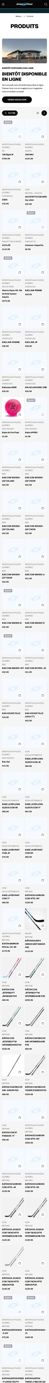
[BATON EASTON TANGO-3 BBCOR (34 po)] (36, 1354)
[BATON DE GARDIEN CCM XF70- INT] (36, 873)
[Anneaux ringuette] (36, 220)
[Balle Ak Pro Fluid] (13, 408)
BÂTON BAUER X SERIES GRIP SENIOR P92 (35, 944)
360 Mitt (29, 154)
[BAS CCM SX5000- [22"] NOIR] (36, 453)
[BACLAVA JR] (36, 317)
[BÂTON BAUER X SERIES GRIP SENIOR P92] (36, 919)
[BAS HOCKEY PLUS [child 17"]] (36, 689)
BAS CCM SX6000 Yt (35, 623)
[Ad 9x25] (13, 220)
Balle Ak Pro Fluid (10, 432)
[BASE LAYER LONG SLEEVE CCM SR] (13, 782)
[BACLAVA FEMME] (36, 266)
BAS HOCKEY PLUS (11, 713)
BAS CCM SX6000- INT (13, 668)
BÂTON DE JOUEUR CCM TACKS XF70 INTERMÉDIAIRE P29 (35, 1232)
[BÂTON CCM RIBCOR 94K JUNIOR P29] (13, 1065)
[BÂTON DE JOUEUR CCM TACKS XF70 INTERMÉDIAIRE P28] (13, 1208)
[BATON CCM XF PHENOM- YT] (13, 1111)
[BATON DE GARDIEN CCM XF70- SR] (36, 1159)
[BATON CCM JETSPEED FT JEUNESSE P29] (13, 968)
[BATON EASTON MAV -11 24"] (13, 1305)
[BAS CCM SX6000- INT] (13, 643)
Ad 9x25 (6, 245)
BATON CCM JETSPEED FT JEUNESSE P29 (9, 992)
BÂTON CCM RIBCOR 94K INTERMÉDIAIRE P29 (35, 1041)
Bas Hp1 (6, 761)
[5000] (13, 175)
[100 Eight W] (13, 130)
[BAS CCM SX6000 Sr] (13, 598)
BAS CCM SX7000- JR (35, 668)
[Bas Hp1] (13, 737)
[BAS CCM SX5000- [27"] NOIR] (13, 550)
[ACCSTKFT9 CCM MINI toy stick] (36, 175)
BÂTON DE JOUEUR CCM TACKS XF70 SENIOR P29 (34, 1281)
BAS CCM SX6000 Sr (12, 623)
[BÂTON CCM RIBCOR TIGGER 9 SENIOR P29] (36, 1065)
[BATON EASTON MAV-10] (36, 1305)
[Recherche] (46, 4)
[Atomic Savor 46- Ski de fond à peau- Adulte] (13, 266)
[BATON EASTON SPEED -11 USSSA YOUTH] (13, 1354)
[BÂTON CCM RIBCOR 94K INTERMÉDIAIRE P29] (36, 1016)
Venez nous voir (16, 100)
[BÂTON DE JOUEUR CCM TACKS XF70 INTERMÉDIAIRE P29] (36, 1208)
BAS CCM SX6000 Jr (35, 574)
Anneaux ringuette (34, 245)
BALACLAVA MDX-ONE (36, 387)
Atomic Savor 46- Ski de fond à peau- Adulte (12, 293)
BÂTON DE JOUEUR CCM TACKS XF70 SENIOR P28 (11, 1281)
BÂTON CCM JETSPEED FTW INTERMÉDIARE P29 (11, 1041)
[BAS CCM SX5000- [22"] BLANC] (13, 453)
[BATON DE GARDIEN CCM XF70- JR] (13, 1159)
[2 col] (44, 113)
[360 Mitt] (36, 130)
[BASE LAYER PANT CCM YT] (13, 873)
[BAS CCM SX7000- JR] (36, 643)
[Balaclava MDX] (13, 363)
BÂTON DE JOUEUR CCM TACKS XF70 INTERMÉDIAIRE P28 (12, 1232)
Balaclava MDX (9, 387)
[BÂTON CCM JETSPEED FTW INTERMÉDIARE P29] (13, 1016)
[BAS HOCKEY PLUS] (13, 689)
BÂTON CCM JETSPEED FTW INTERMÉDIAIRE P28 (35, 992)
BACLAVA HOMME (11, 342)
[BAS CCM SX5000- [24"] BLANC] (13, 501)
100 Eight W (7, 154)
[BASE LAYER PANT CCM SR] (36, 828)
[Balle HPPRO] (36, 408)
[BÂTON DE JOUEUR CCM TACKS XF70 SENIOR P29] (36, 1256)
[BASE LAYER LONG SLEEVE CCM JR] (36, 737)
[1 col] (37, 113)
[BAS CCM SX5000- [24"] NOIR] (36, 501)
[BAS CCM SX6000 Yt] (36, 598)
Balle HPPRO (31, 432)
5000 (4, 199)
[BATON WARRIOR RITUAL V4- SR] (13, 919)
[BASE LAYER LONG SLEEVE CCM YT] (36, 782)
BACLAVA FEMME (33, 290)
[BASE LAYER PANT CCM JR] (13, 828)
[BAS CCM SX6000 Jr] (36, 550)
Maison (19, 16)
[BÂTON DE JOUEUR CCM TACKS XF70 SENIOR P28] (13, 1256)
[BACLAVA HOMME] (13, 317)
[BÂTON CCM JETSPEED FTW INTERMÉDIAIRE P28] (36, 968)
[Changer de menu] (3, 4)
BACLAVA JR (31, 342)
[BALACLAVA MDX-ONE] (36, 363)
